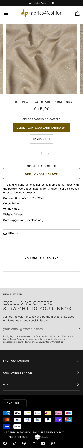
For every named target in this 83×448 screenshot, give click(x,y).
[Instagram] (33, 443)
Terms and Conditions (46, 336)
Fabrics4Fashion (19, 432)
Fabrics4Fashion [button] (16, 360)
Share (13, 233)
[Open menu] (9, 13)
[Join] (76, 328)
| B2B (41, 3)
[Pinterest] (24, 443)
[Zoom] (13, 86)
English (13, 403)
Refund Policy (52, 432)
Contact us (57, 342)
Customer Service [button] (17, 372)
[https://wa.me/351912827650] (53, 443)
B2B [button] (6, 384)
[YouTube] (43, 443)
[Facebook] (5, 443)
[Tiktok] (14, 443)
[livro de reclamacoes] (41, 437)
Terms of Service (17, 437)
